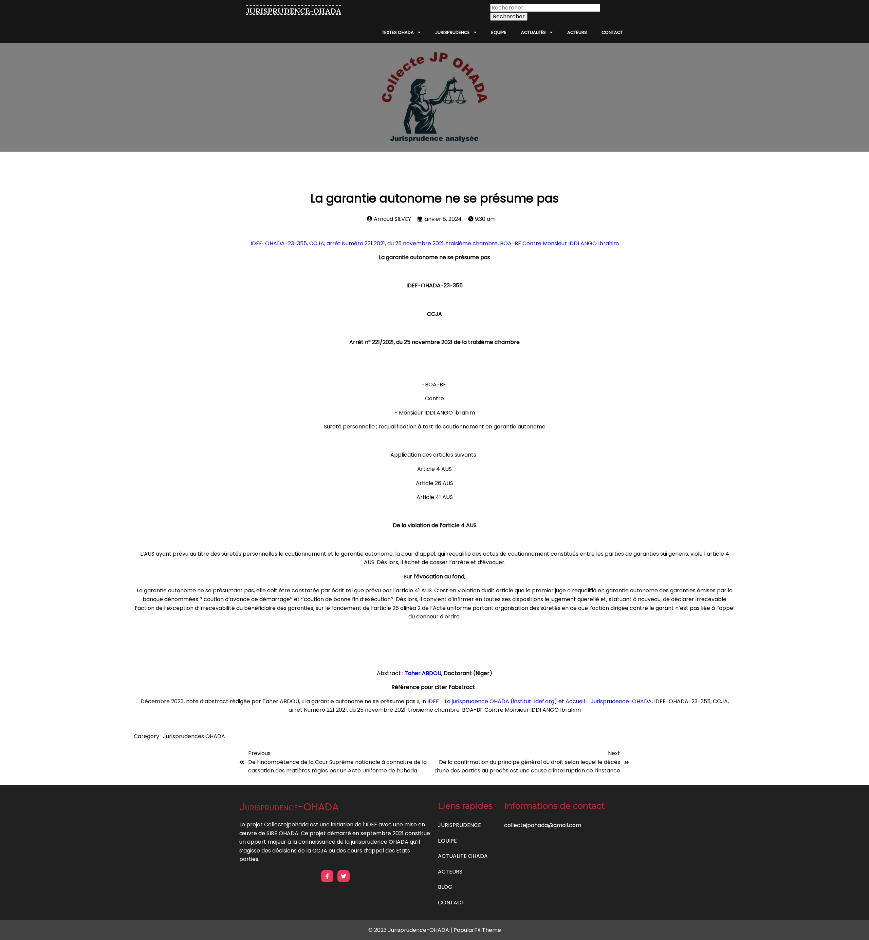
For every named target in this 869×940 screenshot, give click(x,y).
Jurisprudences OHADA (194, 736)
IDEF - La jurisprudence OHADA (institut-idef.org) (492, 701)
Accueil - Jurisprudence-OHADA (609, 701)
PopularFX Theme (477, 930)
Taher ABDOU (423, 673)
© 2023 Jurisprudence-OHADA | (411, 930)
